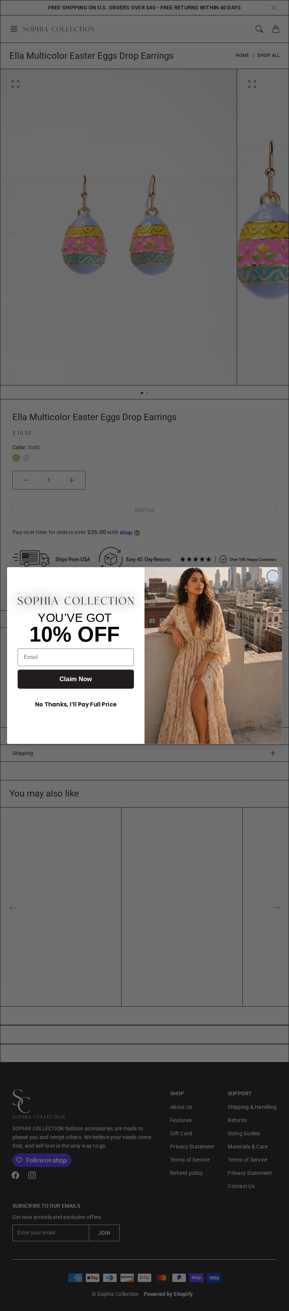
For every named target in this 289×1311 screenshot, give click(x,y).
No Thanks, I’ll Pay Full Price (75, 704)
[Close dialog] (273, 576)
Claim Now (75, 679)
